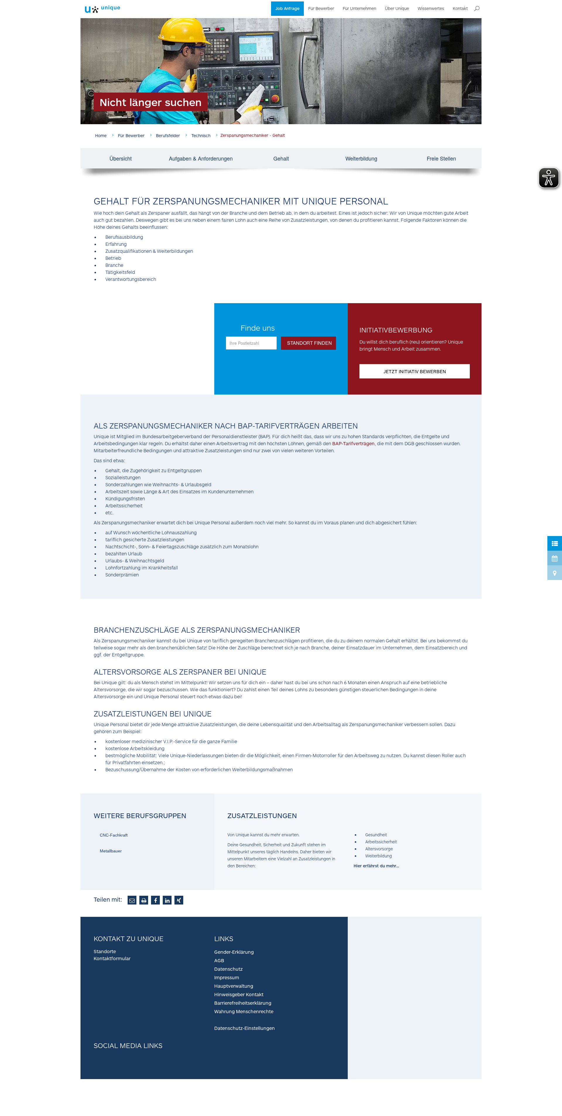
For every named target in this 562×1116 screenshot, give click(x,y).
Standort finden (309, 342)
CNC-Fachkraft (114, 835)
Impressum (226, 977)
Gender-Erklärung (234, 952)
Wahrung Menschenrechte (243, 1011)
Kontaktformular (112, 958)
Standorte (105, 951)
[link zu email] (132, 900)
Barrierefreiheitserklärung (242, 1003)
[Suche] (477, 8)
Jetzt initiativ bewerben (414, 371)
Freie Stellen (441, 158)
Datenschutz (228, 969)
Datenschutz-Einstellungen (244, 1028)
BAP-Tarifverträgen (353, 443)
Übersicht (120, 158)
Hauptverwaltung (233, 986)
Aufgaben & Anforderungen (201, 158)
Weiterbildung (361, 158)
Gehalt (281, 158)
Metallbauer (111, 851)
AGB (219, 960)
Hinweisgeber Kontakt (238, 994)
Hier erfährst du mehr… (376, 865)
